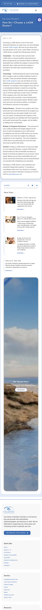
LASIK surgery (13, 47)
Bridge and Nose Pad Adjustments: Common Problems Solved (24, 239)
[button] (39, 19)
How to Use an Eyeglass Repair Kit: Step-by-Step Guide (26, 218)
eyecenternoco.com (15, 174)
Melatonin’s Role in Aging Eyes (26, 198)
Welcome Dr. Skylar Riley (13, 261)
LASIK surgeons (11, 81)
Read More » (20, 209)
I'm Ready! (21, 390)
